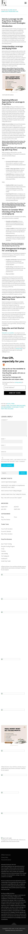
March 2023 (17, 509)
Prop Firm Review (5, 519)
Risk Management (6, 407)
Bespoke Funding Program (8, 546)
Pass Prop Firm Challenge (17, 405)
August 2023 (4, 506)
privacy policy (18, 382)
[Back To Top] (14, 925)
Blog (8, 403)
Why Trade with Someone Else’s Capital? (11, 497)
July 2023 (16, 506)
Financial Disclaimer (6, 859)
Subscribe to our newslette (8, 332)
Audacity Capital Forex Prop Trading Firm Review (13, 494)
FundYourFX (4, 558)
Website (3, 451)
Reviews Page (19, 348)
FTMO (2, 549)
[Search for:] (9, 473)
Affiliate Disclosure (6, 855)
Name (3, 439)
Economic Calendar (6, 531)
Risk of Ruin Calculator (6, 534)
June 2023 (3, 509)
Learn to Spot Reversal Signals (8, 482)
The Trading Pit (5, 556)
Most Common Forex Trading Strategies (11, 490)
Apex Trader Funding (6, 544)
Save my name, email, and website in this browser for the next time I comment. (13, 460)
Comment (4, 420)
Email (3, 445)
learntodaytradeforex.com (9, 11)
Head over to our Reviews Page (13, 70)
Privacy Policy (4, 857)
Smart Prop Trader (6, 561)
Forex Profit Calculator (7, 529)
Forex (12, 403)
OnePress (7, 930)
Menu (25, 3)
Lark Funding (4, 553)
